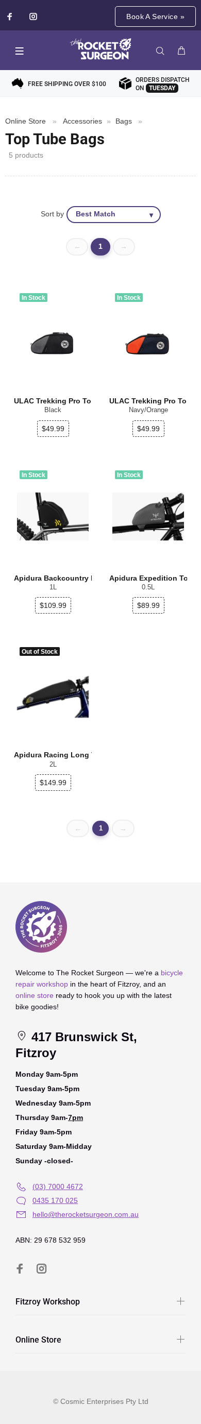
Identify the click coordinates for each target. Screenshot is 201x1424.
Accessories (82, 121)
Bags (123, 121)
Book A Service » (155, 16)
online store (34, 995)
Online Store (25, 121)
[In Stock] (53, 516)
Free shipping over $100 (67, 84)
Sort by (52, 214)
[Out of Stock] (53, 694)
